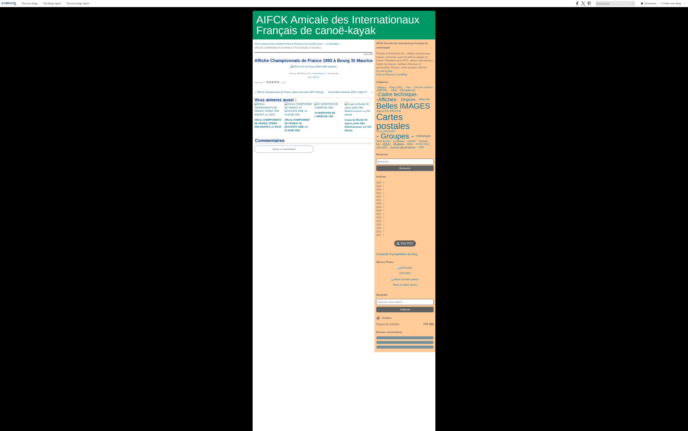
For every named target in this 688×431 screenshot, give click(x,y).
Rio (378, 144)
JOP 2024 (382, 147)
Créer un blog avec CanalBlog (391, 74)
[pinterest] (589, 3)
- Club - (394, 90)
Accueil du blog (384, 71)
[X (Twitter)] (583, 3)
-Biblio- (410, 144)
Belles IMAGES (403, 106)
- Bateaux (381, 87)
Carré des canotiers (423, 87)
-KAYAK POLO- (422, 144)
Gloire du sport (383, 141)
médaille (411, 141)
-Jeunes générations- (402, 147)
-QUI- (386, 144)
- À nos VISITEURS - (386, 131)
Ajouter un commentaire (284, 149)
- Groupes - (395, 136)
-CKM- (421, 147)
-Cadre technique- (397, 94)
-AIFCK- (382, 90)
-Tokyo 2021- (395, 87)
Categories (332, 43)
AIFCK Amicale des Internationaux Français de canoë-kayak (288, 43)
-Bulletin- (399, 144)
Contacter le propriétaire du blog (396, 254)
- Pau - (408, 87)
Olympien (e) (407, 90)
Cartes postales (393, 121)
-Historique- (423, 136)
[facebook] (577, 3)
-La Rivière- (399, 141)
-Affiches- (387, 99)
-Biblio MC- (424, 99)
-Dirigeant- (408, 99)
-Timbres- (423, 141)
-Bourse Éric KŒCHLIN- (388, 111)
